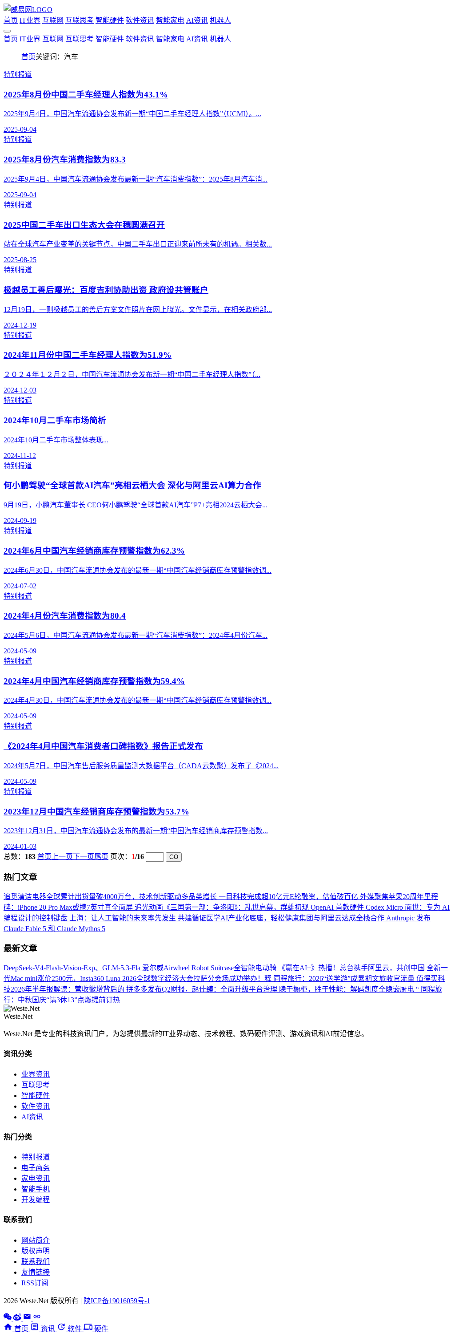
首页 (11, 20)
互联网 (53, 20)
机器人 (220, 20)
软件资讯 (140, 20)
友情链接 (35, 1272)
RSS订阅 (34, 1283)
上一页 (62, 856)
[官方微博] (18, 1318)
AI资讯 (197, 20)
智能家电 (170, 20)
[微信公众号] (8, 1318)
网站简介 (35, 1240)
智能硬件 (110, 20)
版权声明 (35, 1251)
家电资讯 (35, 1178)
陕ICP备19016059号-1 (117, 1301)
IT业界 (30, 20)
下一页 (83, 856)
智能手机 (35, 1189)
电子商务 (35, 1167)
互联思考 (79, 20)
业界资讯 (35, 1074)
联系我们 (35, 1261)
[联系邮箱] (28, 1318)
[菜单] (7, 31)
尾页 (101, 856)
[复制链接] (37, 1318)
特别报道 (35, 1157)
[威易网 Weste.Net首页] (28, 9)
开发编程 (35, 1199)
